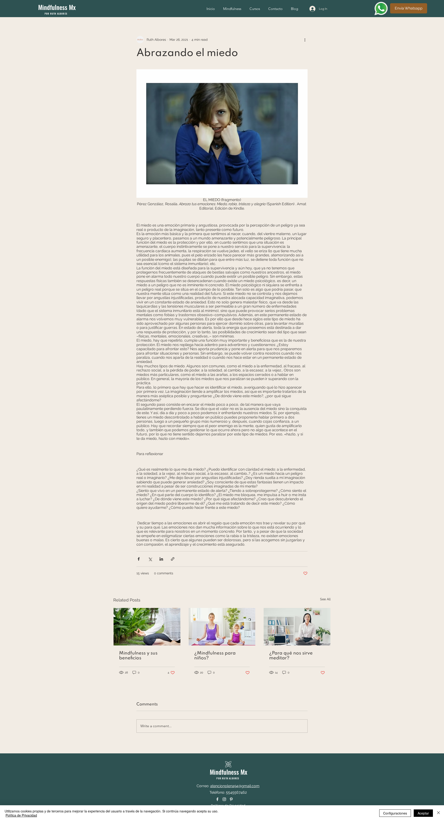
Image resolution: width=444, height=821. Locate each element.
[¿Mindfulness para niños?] (222, 626)
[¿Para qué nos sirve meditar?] (297, 626)
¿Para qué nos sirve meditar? (291, 656)
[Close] (438, 813)
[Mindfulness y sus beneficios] (147, 626)
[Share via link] (172, 559)
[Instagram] (224, 799)
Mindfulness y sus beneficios (138, 656)
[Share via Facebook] (138, 559)
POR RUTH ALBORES (56, 13)
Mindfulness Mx (57, 7)
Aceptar (423, 813)
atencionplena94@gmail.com (234, 786)
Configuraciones (395, 813)
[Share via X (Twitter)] (150, 559)
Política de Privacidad (21, 815)
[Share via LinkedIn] (161, 559)
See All (325, 599)
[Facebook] (217, 799)
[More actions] (305, 39)
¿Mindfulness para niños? (215, 656)
